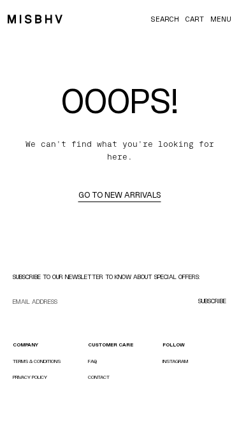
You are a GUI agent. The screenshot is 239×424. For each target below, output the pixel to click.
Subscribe (212, 300)
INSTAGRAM (175, 361)
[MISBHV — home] (35, 19)
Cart (194, 19)
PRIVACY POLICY (30, 377)
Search (164, 19)
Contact (99, 377)
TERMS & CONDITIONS (37, 361)
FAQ (92, 361)
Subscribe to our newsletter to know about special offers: (106, 276)
